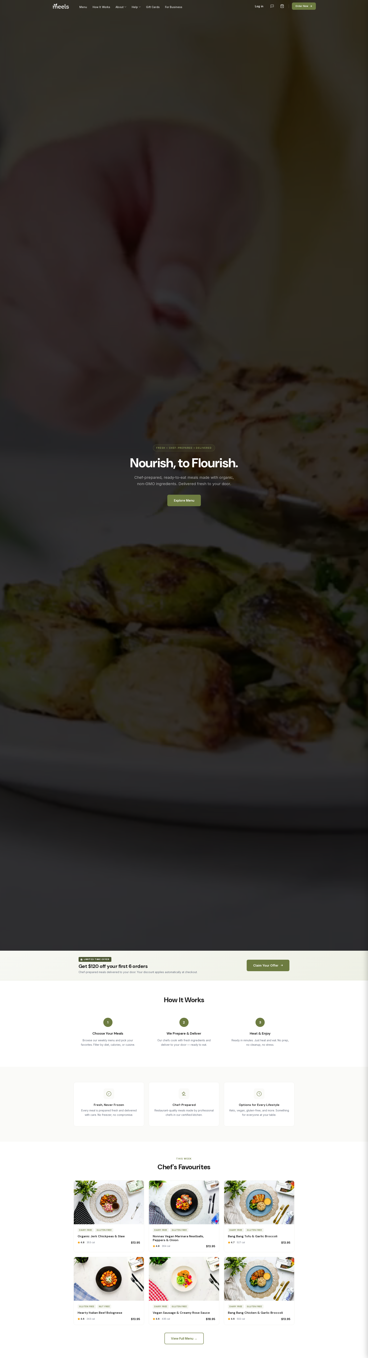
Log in (259, 6)
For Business (173, 7)
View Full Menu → (184, 1338)
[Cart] (282, 6)
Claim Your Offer (265, 965)
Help (135, 7)
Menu (83, 7)
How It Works (101, 7)
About (120, 7)
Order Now (301, 6)
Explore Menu (184, 500)
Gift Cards (153, 7)
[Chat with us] (272, 6)
